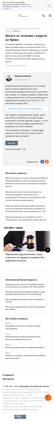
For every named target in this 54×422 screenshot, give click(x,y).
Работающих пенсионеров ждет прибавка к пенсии (24, 300)
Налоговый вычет (13, 65)
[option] (27, 251)
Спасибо (11, 143)
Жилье (8, 323)
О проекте (8, 375)
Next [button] (48, 250)
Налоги (17, 31)
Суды (7, 353)
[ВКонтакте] (42, 162)
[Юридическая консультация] (9, 16)
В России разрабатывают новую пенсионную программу (25, 308)
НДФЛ (23, 65)
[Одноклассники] (47, 162)
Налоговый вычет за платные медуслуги (25, 108)
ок (49, 5)
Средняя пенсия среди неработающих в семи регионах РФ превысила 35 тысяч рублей (25, 293)
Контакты (8, 378)
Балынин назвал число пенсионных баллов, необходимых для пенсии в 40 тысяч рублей (25, 285)
